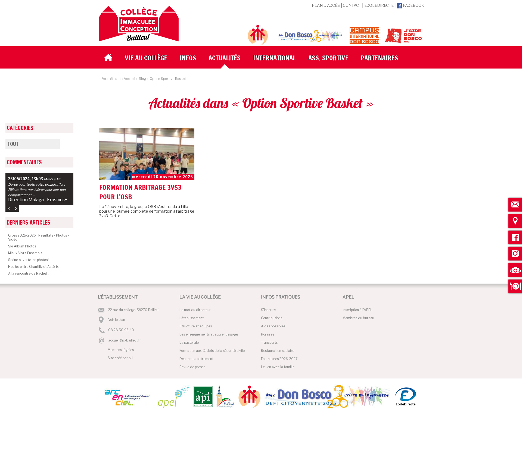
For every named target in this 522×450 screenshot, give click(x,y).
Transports (269, 342)
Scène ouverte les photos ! (28, 260)
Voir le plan (116, 320)
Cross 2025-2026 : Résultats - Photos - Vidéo (38, 237)
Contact (352, 5)
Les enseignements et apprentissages (208, 334)
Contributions (271, 318)
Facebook (413, 5)
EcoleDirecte (379, 5)
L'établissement (191, 318)
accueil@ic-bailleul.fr (124, 340)
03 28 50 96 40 (121, 330)
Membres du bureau (358, 318)
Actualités (225, 58)
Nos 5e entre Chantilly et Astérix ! (34, 267)
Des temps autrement (196, 359)
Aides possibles (273, 326)
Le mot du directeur (195, 310)
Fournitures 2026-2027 (279, 359)
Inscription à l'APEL (357, 310)
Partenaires (379, 58)
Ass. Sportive (328, 58)
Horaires (267, 334)
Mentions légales (121, 350)
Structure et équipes (195, 326)
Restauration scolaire (277, 351)
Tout (13, 144)
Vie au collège (146, 58)
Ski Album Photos (22, 246)
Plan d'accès (326, 5)
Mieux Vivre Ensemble (25, 253)
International (274, 58)
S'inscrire (268, 310)
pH (131, 358)
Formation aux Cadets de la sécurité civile (212, 351)
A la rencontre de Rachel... (28, 273)
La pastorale (189, 342)
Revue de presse (192, 367)
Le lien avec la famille (277, 367)
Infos (188, 58)
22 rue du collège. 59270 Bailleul (133, 310)
